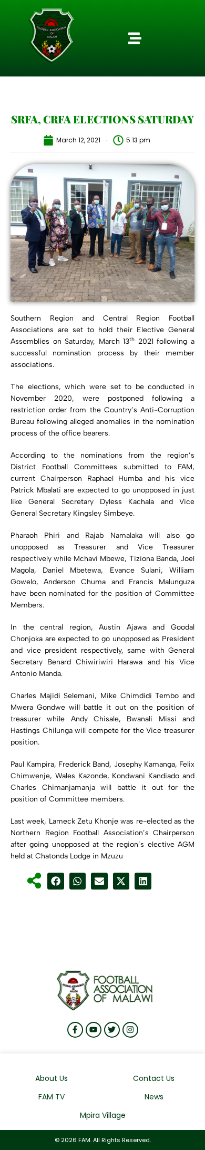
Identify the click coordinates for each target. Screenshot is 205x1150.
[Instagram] (130, 1030)
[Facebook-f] (75, 1030)
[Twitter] (112, 1030)
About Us (51, 1078)
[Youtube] (93, 1030)
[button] (135, 38)
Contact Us (154, 1078)
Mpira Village (103, 1115)
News (154, 1096)
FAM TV (51, 1096)
